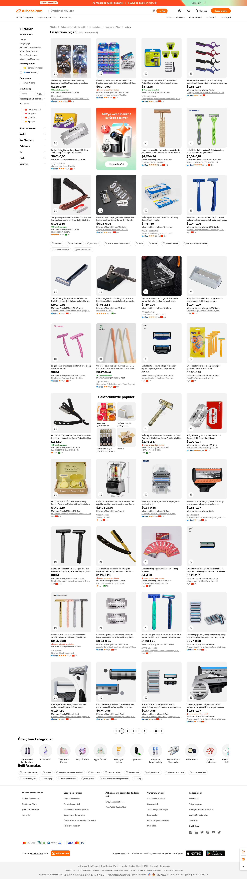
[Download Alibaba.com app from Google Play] (215, 853)
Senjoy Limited (102, 517)
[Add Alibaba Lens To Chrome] (60, 853)
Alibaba (53, 27)
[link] (243, 852)
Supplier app (119, 853)
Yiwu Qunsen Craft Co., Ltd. (154, 314)
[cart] (189, 11)
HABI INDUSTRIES (104, 311)
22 (156, 731)
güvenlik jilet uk (172, 243)
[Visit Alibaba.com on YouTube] (213, 832)
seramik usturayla (62, 250)
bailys (141, 243)
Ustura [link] (128, 27)
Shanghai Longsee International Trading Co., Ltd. (162, 98)
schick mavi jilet (29, 779)
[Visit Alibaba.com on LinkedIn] (196, 832)
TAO (146, 866)
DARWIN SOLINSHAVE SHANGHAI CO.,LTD (70, 98)
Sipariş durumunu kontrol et (201, 809)
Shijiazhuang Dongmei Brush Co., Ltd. (203, 311)
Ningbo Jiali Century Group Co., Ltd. (202, 162)
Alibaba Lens (37, 853)
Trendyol (154, 866)
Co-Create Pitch (29, 804)
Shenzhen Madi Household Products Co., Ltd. (71, 514)
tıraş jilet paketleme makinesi (71, 772)
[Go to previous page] (116, 731)
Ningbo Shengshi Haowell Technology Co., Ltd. (207, 229)
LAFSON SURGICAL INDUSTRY (65, 450)
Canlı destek (152, 804)
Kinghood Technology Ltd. (153, 162)
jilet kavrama (134, 772)
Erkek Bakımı (95, 27)
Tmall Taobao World (109, 866)
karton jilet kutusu (30, 772)
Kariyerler (26, 815)
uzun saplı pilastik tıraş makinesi (116, 779)
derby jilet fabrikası (68, 779)
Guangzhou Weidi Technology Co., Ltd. (159, 514)
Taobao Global (135, 866)
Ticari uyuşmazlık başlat (157, 809)
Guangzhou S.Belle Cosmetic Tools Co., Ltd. (115, 384)
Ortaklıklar (193, 820)
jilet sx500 (95, 772)
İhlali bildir (151, 826)
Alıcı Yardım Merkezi (156, 799)
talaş (139, 779)
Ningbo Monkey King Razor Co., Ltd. (157, 378)
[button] (153, 11)
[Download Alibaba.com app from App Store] (194, 853)
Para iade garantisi (72, 804)
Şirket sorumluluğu (30, 809)
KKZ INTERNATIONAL (60, 232)
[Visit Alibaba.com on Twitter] (202, 832)
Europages (165, 866)
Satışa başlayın (195, 804)
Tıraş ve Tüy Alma (112, 27)
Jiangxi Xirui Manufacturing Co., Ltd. (112, 229)
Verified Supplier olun (198, 815)
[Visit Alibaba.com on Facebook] (190, 832)
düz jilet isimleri (154, 772)
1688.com (94, 866)
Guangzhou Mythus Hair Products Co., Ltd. (205, 92)
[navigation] (32, 379)
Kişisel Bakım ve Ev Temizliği (73, 27)
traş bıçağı (48, 779)
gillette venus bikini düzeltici (119, 243)
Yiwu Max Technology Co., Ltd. (200, 378)
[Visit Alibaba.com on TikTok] (219, 832)
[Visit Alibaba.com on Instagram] (208, 832)
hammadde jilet (114, 772)
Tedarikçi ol (194, 799)
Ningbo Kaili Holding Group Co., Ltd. (157, 233)
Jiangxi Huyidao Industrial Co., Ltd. (111, 95)
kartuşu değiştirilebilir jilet (196, 243)
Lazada (123, 866)
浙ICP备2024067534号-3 (196, 875)
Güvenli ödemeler (71, 799)
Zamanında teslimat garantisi (76, 809)
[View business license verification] (149, 874)
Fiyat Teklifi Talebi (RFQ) (115, 807)
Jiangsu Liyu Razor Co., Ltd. (63, 166)
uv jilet (48, 772)
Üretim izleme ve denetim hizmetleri (80, 820)
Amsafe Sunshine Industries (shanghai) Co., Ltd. (71, 311)
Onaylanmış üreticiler (114, 802)
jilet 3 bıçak (94, 243)
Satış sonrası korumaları (74, 815)
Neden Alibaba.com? (31, 799)
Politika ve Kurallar (72, 826)
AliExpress (82, 866)
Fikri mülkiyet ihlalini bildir (158, 820)
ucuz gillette (89, 779)
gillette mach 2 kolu (176, 772)
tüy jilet (155, 243)
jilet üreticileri (76, 243)
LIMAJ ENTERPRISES (151, 450)
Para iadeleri (152, 815)
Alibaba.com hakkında (32, 793)
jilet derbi (58, 243)
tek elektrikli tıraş (84, 250)
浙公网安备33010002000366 (170, 875)
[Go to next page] (161, 731)
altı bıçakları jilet (199, 772)
